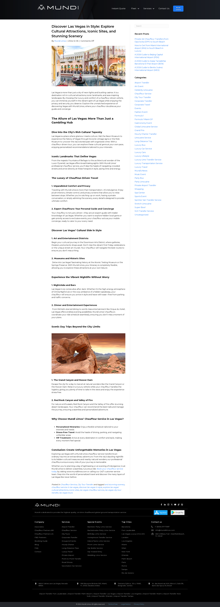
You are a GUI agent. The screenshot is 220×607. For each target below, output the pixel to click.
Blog (37, 545)
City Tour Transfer (85, 484)
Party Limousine (142, 182)
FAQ (36, 548)
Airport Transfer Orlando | (103, 596)
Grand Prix (139, 130)
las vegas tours (66, 493)
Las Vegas (126, 534)
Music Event (140, 174)
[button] (178, 9)
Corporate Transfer (143, 101)
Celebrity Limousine (144, 90)
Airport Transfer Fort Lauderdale (52, 594)
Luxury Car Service (143, 149)
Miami (124, 545)
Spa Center (140, 193)
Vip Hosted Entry (94, 552)
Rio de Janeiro (128, 573)
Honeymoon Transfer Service (99, 537)
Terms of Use (113, 604)
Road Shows (67, 562)
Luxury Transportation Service (148, 163)
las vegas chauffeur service (92, 490)
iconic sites (74, 490)
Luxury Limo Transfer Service (148, 160)
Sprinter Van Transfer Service (148, 200)
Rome (124, 566)
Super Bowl (140, 207)
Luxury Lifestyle (142, 156)
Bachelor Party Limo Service (99, 527)
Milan (124, 548)
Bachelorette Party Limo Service (101, 530)
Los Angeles (127, 541)
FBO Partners (40, 537)
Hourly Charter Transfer (146, 134)
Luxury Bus (140, 145)
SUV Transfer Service (144, 211)
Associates (39, 527)
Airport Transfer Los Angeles (129, 594)
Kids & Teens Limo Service (98, 541)
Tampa (124, 569)
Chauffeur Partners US (44, 534)
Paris (124, 562)
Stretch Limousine (143, 204)
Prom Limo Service (95, 545)
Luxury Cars (140, 152)
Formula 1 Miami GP (144, 119)
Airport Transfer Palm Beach (80, 594)
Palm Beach (127, 559)
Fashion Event (141, 112)
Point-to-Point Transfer (71, 559)
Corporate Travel (142, 105)
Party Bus (139, 178)
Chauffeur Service (69, 484)
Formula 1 (139, 116)
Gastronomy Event (143, 123)
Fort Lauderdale (128, 530)
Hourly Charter (68, 545)
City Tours (66, 534)
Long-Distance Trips (70, 548)
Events (138, 108)
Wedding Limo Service (97, 555)
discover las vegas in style (90, 487)
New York (126, 552)
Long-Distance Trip (143, 141)
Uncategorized (141, 215)
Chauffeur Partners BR (44, 530)
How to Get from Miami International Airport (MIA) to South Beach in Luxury (151, 48)
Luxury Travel (141, 167)
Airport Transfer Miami (152, 594)
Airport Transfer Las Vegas (105, 594)
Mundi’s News (141, 171)
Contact (38, 552)
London (125, 537)
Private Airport (68, 555)
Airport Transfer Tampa (123, 596)
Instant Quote (119, 8)
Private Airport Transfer (145, 185)
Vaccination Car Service (72, 566)
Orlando (125, 555)
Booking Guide (41, 541)
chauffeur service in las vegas (65, 487)
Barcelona (126, 527)
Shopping (139, 189)
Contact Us (164, 8)
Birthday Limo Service (96, 534)
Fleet (133, 8)
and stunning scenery (115, 484)
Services (147, 8)
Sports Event (141, 196)
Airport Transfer (142, 83)
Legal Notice (126, 604)
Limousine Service (143, 138)
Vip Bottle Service (95, 548)
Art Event (139, 86)
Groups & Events (69, 541)
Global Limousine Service (146, 127)
